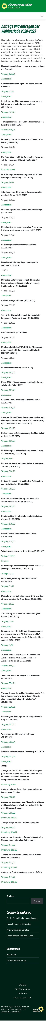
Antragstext (6, 78)
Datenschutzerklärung (16, 960)
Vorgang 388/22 (8, 797)
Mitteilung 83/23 (8, 784)
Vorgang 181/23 (8, 390)
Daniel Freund (13, 918)
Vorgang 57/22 (7, 621)
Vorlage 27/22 (7, 573)
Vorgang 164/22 (8, 827)
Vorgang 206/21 (8, 742)
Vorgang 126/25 (8, 74)
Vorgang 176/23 (8, 407)
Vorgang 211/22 (8, 813)
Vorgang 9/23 (7, 458)
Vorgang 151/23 (8, 428)
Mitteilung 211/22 (9, 817)
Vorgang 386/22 (8, 471)
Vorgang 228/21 (8, 707)
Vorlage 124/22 (8, 556)
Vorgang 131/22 (8, 877)
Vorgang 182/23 (8, 372)
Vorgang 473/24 (8, 112)
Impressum (11, 954)
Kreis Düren (14, 8)
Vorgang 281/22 (8, 488)
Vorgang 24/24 (7, 182)
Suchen (10, 896)
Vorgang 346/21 (8, 665)
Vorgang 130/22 (8, 524)
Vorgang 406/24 (8, 129)
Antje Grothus (13, 930)
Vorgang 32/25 (7, 91)
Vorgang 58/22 (7, 604)
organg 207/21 (8, 724)
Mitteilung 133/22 (9, 849)
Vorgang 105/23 (8, 441)
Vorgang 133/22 (8, 845)
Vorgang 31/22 (7, 586)
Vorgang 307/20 (8, 756)
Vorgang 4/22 (7, 645)
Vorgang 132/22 (8, 862)
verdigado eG (15, 1012)
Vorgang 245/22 (8, 506)
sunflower (18, 1009)
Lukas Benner (12, 924)
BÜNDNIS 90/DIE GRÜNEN (20, 4)
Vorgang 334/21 (8, 683)
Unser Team (12, 935)
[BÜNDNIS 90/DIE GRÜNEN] (4, 6)
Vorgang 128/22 (8, 541)
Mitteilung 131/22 (9, 882)
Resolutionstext (8, 169)
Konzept (4, 561)
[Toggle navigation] (42, 16)
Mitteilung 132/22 (9, 867)
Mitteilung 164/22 (9, 832)
